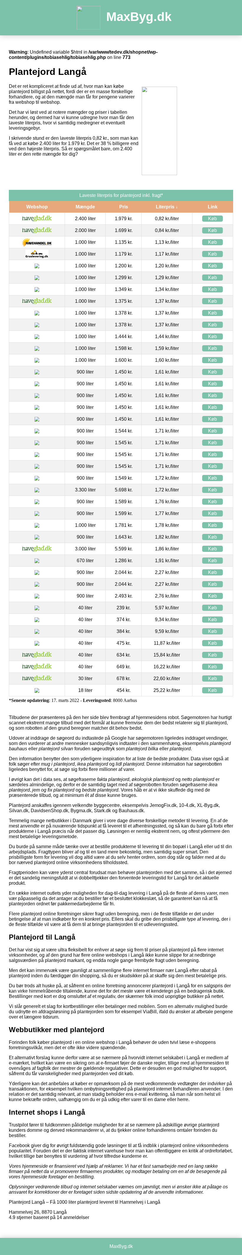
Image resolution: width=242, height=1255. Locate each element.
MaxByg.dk (138, 17)
